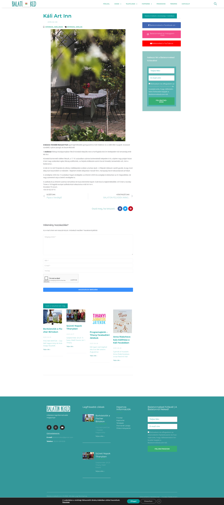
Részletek (66, 502)
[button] (215, 4)
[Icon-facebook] (49, 427)
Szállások (58, 27)
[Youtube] (62, 427)
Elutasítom (148, 501)
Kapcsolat (186, 4)
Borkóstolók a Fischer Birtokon (103, 418)
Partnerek (146, 4)
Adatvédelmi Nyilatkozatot (160, 86)
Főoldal (106, 4)
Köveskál (49, 27)
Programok (161, 4)
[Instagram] (55, 427)
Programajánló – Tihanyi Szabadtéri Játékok (100, 335)
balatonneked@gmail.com (62, 437)
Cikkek (116, 4)
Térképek (173, 4)
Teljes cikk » (47, 349)
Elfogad (133, 501)
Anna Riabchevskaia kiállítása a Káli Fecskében (122, 340)
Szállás (79, 27)
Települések (130, 4)
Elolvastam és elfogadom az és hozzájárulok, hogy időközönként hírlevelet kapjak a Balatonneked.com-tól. (161, 89)
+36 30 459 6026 (59, 441)
